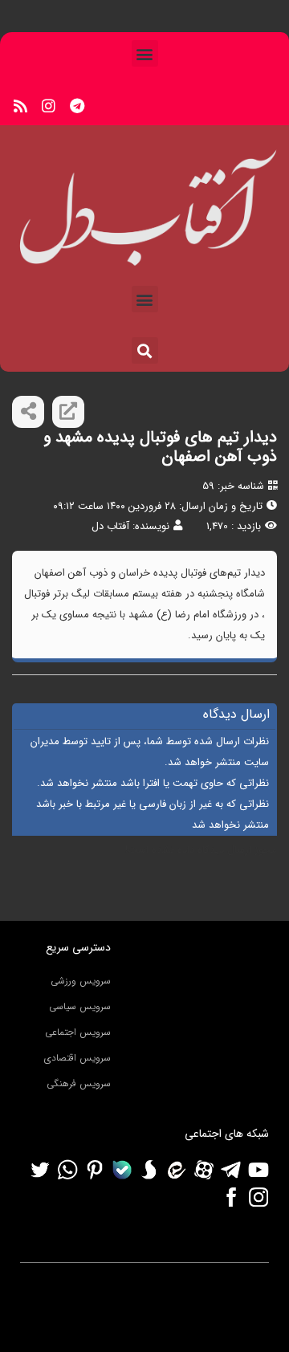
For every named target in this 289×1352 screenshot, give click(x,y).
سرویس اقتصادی (77, 1057)
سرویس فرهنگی (79, 1083)
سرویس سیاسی (80, 1006)
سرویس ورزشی (81, 980)
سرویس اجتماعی (78, 1032)
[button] (145, 53)
